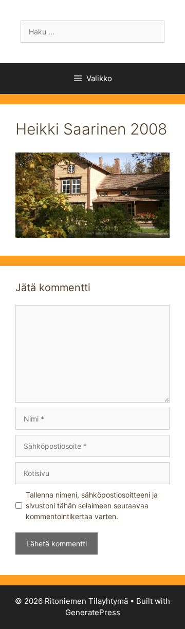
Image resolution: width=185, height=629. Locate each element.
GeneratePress (92, 612)
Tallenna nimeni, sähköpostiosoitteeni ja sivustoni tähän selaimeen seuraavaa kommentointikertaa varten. (92, 505)
